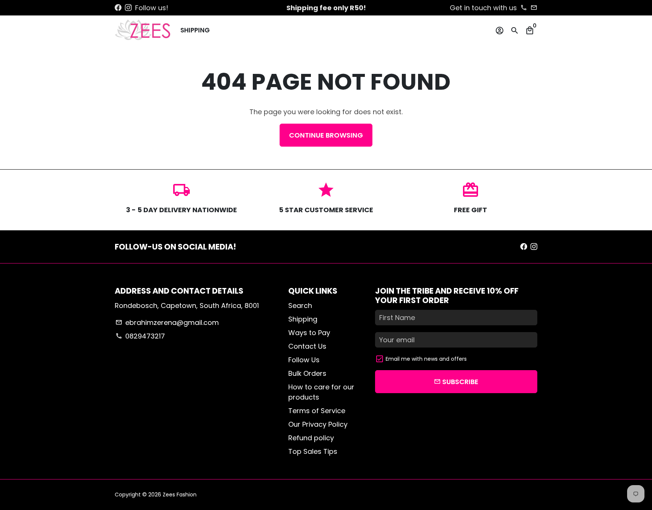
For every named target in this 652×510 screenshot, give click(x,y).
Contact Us (307, 346)
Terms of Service (316, 410)
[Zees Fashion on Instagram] (128, 7)
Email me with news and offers (426, 359)
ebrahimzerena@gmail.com (166, 322)
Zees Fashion (180, 494)
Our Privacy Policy (318, 424)
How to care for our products (321, 392)
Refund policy (311, 438)
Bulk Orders (307, 373)
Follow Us (304, 360)
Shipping (195, 30)
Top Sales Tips (312, 451)
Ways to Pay (309, 332)
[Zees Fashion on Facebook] (118, 7)
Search (300, 305)
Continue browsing (326, 135)
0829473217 (140, 336)
